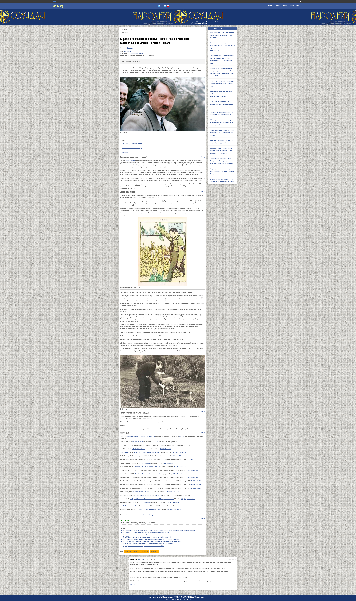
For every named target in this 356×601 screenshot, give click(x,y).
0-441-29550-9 (178, 456)
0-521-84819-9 (194, 470)
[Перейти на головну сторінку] (178, 17)
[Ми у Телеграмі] (159, 6)
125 (174, 467)
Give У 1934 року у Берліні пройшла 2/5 (230, 559)
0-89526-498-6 (183, 467)
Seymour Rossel (124, 452)
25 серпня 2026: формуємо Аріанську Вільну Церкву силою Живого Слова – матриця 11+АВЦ (222, 83)
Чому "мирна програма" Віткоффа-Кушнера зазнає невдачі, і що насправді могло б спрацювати (222, 35)
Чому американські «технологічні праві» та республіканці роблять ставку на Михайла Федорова (222, 171)
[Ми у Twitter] (165, 6)
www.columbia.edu (134, 506)
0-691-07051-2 (167, 449)
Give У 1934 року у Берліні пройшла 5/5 (235, 559)
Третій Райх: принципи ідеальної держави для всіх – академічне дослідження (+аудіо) (147, 537)
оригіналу (181, 436)
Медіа (285, 6)
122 (157, 442)
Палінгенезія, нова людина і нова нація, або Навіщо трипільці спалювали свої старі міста (148, 535)
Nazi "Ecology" (124, 506)
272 (182, 499)
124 (174, 474)
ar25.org (58, 5)
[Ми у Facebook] (162, 6)
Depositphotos (187, 599)
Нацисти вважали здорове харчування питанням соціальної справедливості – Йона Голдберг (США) (151, 539)
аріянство (128, 551)
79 (173, 452)
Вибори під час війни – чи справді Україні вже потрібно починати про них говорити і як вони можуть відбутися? (222, 122)
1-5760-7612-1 (191, 499)
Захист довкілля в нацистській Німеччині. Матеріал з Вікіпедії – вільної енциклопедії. (150, 515)
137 (167, 502)
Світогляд (130, 48)
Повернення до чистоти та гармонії (132, 144)
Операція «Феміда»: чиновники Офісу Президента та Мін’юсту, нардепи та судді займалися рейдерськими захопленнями (222, 161)
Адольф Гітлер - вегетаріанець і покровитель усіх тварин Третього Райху (143, 546)
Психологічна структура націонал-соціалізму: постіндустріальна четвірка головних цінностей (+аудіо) (152, 541)
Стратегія (277, 6)
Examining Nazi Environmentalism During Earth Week (141, 436)
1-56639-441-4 (171, 463)
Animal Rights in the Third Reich (144, 495)
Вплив (123, 150)
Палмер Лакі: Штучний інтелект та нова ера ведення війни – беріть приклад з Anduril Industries (222, 132)
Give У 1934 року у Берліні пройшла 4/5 (233, 559)
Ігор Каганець (141, 559)
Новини (270, 6)
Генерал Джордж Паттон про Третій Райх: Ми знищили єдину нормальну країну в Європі (148, 544)
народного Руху (130, 161)
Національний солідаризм (135, 53)
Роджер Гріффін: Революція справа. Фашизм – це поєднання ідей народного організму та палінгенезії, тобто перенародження (159, 530)
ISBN (161, 449)
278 (168, 492)
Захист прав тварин (127, 146)
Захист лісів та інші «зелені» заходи (132, 148)
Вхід (301, 1)
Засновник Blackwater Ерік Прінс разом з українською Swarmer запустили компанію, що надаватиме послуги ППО (222, 94)
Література (125, 152)
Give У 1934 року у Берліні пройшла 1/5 (229, 559)
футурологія (127, 51)
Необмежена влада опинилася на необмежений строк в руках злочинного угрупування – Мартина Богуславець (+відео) (222, 104)
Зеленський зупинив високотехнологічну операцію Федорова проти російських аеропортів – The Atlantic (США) (221, 150)
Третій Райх (145, 551)
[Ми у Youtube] (168, 6)
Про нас (298, 6)
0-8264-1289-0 (196, 459)
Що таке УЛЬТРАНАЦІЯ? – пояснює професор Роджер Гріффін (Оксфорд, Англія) (146, 532)
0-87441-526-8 (182, 452)
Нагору (203, 157)
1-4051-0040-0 (176, 492)
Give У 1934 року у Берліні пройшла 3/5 (232, 559)
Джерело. (133, 584)
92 (168, 509)
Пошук (292, 6)
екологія (136, 551)
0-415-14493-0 (177, 509)
